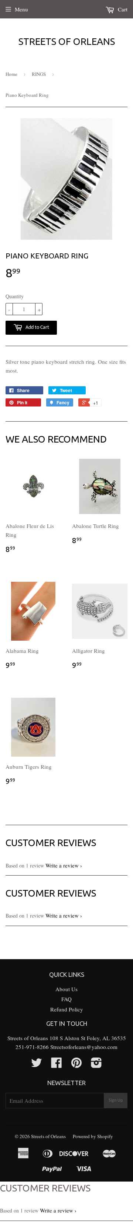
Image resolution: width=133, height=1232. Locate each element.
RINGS (39, 74)
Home (11, 74)
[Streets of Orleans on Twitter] (36, 1065)
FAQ (66, 999)
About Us (66, 989)
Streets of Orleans (66, 41)
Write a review (62, 865)
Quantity (15, 296)
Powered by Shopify (93, 1136)
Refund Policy (66, 1009)
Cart (121, 9)
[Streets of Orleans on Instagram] (96, 1065)
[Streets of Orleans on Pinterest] (76, 1065)
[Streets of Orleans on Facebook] (56, 1065)
